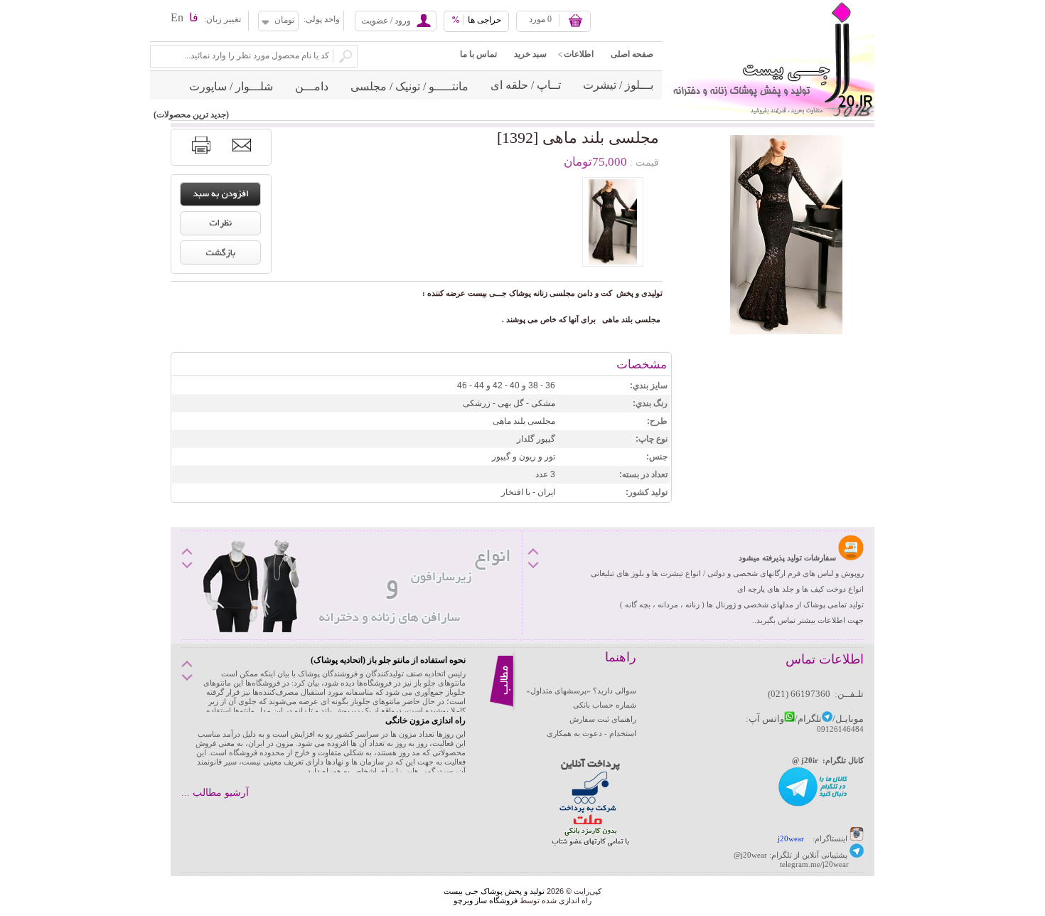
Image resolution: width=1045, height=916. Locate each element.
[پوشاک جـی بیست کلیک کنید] (857, 855)
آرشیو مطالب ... (215, 792)
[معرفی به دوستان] (242, 145)
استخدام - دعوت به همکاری (591, 733)
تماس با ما (478, 54)
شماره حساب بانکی (604, 705)
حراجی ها (476, 20)
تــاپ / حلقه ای (526, 85)
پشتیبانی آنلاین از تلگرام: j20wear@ (790, 855)
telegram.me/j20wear (814, 864)
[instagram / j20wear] (857, 838)
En (177, 17)
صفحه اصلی (632, 54)
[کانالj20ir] (813, 805)
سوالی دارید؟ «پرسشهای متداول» (581, 690)
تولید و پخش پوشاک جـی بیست (494, 891)
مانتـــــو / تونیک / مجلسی (409, 86)
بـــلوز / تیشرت (618, 85)
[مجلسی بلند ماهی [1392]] (612, 222)
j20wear (791, 838)
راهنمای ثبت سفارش (602, 719)
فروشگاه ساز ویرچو (486, 900)
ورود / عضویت (386, 21)
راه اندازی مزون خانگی (425, 720)
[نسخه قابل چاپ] (201, 145)
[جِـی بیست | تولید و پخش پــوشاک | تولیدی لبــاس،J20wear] (768, 4)
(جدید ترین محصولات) (191, 114)
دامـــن (311, 86)
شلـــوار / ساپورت (231, 86)
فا (193, 17)
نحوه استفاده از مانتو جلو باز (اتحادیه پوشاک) (388, 660)
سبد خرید (530, 54)
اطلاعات (579, 54)
